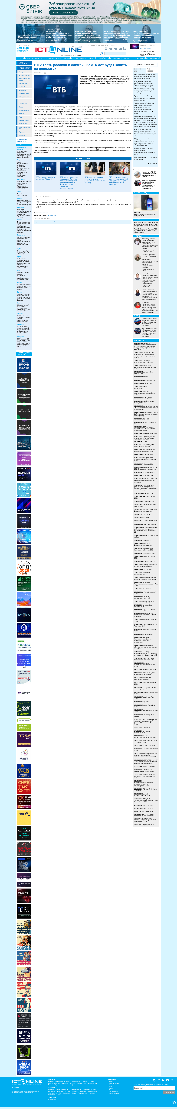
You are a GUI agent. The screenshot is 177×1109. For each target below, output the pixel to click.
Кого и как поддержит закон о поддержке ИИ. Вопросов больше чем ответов (148, 54)
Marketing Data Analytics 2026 (143, 606)
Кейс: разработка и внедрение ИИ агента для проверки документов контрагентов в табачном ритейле (30, 38)
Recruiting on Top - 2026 (144, 698)
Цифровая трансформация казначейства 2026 (144, 393)
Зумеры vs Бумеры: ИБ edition (146, 536)
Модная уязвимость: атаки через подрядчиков (145, 158)
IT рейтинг (91, 58)
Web (20, 117)
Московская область (21, 148)
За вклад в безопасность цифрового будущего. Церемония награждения (143, 640)
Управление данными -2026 (145, 620)
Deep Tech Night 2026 (149, 433)
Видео (119, 58)
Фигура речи (92, 1083)
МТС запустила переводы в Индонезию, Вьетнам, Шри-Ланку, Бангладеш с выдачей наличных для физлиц (75, 200)
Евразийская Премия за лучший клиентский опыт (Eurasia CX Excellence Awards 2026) (145, 722)
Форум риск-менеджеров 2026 (142, 573)
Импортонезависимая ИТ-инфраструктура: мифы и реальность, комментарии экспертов (149, 322)
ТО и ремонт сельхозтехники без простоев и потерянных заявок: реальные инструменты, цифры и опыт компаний (145, 346)
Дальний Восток (113, 1091)
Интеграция (23, 83)
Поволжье (112, 1085)
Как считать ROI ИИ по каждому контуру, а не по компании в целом (149, 174)
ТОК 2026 (145, 377)
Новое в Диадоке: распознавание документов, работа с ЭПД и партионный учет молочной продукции (145, 487)
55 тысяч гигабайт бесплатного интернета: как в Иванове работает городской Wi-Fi (23, 308)
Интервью (38, 58)
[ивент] (24, 1067)
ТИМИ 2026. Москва (149, 524)
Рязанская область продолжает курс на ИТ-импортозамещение (24, 203)
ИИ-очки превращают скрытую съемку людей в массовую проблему (144, 91)
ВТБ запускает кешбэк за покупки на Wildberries (45, 178)
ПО (20, 100)
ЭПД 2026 (145, 702)
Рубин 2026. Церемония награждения (143, 544)
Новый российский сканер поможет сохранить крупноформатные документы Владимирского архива (23, 241)
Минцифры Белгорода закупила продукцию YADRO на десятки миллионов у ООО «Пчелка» (24, 213)
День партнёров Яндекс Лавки (143, 372)
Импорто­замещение (23, 63)
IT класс (67, 58)
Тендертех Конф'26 (148, 561)
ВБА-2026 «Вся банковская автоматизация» (144, 770)
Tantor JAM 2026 (147, 493)
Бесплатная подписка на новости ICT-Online (151, 1084)
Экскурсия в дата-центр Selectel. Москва (144, 445)
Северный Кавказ (114, 1093)
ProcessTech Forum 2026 (144, 557)
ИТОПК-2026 (146, 589)
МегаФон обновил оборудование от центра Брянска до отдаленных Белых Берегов (23, 297)
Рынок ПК (22, 87)
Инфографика (140, 58)
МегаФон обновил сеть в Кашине (23, 194)
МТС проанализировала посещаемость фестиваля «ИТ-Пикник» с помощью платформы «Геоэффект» (145, 133)
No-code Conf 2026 (148, 553)
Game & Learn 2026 (148, 766)
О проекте (15, 1087)
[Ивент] (24, 365)
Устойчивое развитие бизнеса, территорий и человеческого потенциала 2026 (145, 755)
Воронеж (20, 160)
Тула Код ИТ (146, 517)
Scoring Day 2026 (148, 602)
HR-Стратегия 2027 (149, 472)
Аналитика (29, 58)
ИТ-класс (137, 170)
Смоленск (20, 324)
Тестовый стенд (102, 58)
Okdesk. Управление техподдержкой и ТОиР (145, 597)
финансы (50, 215)
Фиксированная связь (24, 79)
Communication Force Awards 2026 (145, 505)
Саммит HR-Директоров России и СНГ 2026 (145, 736)
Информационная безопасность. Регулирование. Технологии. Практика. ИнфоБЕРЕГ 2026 (144, 439)
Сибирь (111, 1088)
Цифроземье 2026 (148, 610)
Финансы (22, 113)
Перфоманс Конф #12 (149, 475)
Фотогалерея (128, 58)
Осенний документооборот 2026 (142, 794)
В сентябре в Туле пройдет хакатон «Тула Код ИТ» (23, 252)
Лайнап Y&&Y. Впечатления (143, 387)
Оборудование (24, 97)
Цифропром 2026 (148, 825)
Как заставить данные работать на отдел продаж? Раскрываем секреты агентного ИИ (145, 530)
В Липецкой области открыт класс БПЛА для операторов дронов (24, 287)
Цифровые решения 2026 (145, 683)
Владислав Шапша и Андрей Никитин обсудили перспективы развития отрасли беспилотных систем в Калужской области (24, 227)
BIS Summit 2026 (147, 634)
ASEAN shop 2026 (148, 501)
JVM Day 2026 (147, 398)
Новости (20, 58)
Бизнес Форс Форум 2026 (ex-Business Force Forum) (145, 578)
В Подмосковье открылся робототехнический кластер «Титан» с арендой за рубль (24, 154)
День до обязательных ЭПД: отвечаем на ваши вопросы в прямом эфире (146, 407)
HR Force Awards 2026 (149, 521)
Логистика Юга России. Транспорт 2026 (146, 625)
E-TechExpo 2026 (148, 815)
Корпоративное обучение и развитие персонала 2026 (145, 459)
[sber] (88, 12)
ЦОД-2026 (145, 419)
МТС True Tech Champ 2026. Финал (145, 789)
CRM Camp (146, 514)
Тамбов (20, 314)
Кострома (20, 337)
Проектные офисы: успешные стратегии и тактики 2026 (144, 776)
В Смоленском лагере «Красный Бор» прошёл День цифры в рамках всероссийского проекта (23, 330)
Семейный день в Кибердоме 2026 (144, 402)
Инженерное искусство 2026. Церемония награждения (146, 468)
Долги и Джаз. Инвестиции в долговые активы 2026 (145, 367)
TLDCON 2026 (147, 569)
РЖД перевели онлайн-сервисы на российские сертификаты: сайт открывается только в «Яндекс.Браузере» (145, 142)
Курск (19, 270)
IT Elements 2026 (148, 464)
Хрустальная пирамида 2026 (142, 731)
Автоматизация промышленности (25, 67)
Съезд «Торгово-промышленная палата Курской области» (145, 614)
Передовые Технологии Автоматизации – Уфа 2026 (146, 584)
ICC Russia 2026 (147, 454)
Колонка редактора (147, 46)
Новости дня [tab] (137, 70)
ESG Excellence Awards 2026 (146, 749)
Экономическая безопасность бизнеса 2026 (144, 549)
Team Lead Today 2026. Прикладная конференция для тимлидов (146, 480)
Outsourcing (23, 103)
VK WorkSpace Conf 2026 (144, 593)
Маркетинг (22, 90)
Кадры (21, 107)
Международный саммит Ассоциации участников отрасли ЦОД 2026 (145, 819)
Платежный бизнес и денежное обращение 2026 (145, 450)
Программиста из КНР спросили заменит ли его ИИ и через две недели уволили (145, 98)
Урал (110, 1086)
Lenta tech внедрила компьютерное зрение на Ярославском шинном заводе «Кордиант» (24, 185)
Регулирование (24, 110)
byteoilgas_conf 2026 (149, 669)
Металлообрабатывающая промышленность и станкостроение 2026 (143, 784)
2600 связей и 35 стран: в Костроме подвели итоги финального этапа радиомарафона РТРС (23, 342)
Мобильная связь (25, 75)
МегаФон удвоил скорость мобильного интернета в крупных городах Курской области (23, 276)
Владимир (21, 235)
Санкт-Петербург (114, 1083)
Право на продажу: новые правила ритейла (144, 673)
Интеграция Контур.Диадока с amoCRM (143, 361)
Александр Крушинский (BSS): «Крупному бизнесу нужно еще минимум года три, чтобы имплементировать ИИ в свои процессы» (150, 307)
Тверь (19, 192)
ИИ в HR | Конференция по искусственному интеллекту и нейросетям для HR (145, 653)
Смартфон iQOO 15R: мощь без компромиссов (145, 214)
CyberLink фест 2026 (149, 380)
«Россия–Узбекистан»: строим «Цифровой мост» (146, 565)
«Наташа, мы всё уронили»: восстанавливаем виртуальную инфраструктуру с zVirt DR (145, 355)
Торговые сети (24, 93)
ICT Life (72, 1083)
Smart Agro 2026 (147, 805)
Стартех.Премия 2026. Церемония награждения (146, 510)
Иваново (20, 303)
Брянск (19, 292)
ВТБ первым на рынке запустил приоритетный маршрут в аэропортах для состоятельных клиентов (118, 181)
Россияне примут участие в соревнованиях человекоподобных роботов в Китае (144, 151)
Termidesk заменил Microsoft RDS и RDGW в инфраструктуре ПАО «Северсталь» (145, 230)
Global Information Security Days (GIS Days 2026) (144, 659)
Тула (19, 249)
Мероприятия (49, 58)
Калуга (19, 220)
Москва (111, 1081)
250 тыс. (23, 48)
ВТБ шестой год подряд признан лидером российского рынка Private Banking (95, 180)
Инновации (23, 124)
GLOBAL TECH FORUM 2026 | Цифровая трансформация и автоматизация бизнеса (146, 761)
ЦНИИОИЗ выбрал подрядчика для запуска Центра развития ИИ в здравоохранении (145, 76)
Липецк (19, 283)
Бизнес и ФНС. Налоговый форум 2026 (143, 678)
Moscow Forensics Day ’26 (145, 423)
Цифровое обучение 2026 (145, 630)
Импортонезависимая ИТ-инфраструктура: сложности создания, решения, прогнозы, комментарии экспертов (149, 332)
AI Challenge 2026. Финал (144, 715)
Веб (69, 1091)
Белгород (20, 207)
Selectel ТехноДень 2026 (144, 706)
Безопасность (24, 120)
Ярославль (21, 179)
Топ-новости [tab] (150, 70)
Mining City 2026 (147, 808)
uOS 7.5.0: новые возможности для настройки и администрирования (144, 428)
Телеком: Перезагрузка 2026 (146, 693)
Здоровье (22, 135)
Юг (109, 1090)
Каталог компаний (153, 58)
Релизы (113, 58)
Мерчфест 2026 (147, 383)
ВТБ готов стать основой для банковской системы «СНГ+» (57, 202)
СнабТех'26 (146, 728)
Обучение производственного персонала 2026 (144, 664)
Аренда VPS (52, 1099)
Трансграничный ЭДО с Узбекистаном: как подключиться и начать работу (146, 414)
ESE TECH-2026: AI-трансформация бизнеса (145, 688)
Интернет (22, 72)
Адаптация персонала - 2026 (145, 710)
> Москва (78, 55)
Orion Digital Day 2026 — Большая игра (145, 741)
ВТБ (55, 215)
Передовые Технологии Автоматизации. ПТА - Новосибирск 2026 (146, 800)
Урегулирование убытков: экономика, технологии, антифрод (145, 647)
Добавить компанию (145, 65)
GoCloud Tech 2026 (148, 745)
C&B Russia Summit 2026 (144, 497)
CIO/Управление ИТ (24, 127)
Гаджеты (22, 132)
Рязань (19, 198)
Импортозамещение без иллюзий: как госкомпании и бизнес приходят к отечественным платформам (149, 184)
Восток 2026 (146, 540)
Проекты (59, 58)
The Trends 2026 (147, 812)
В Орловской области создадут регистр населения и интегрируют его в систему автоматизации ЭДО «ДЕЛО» (24, 263)
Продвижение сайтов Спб (45, 222)
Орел (19, 257)
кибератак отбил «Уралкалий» (22, 50)
